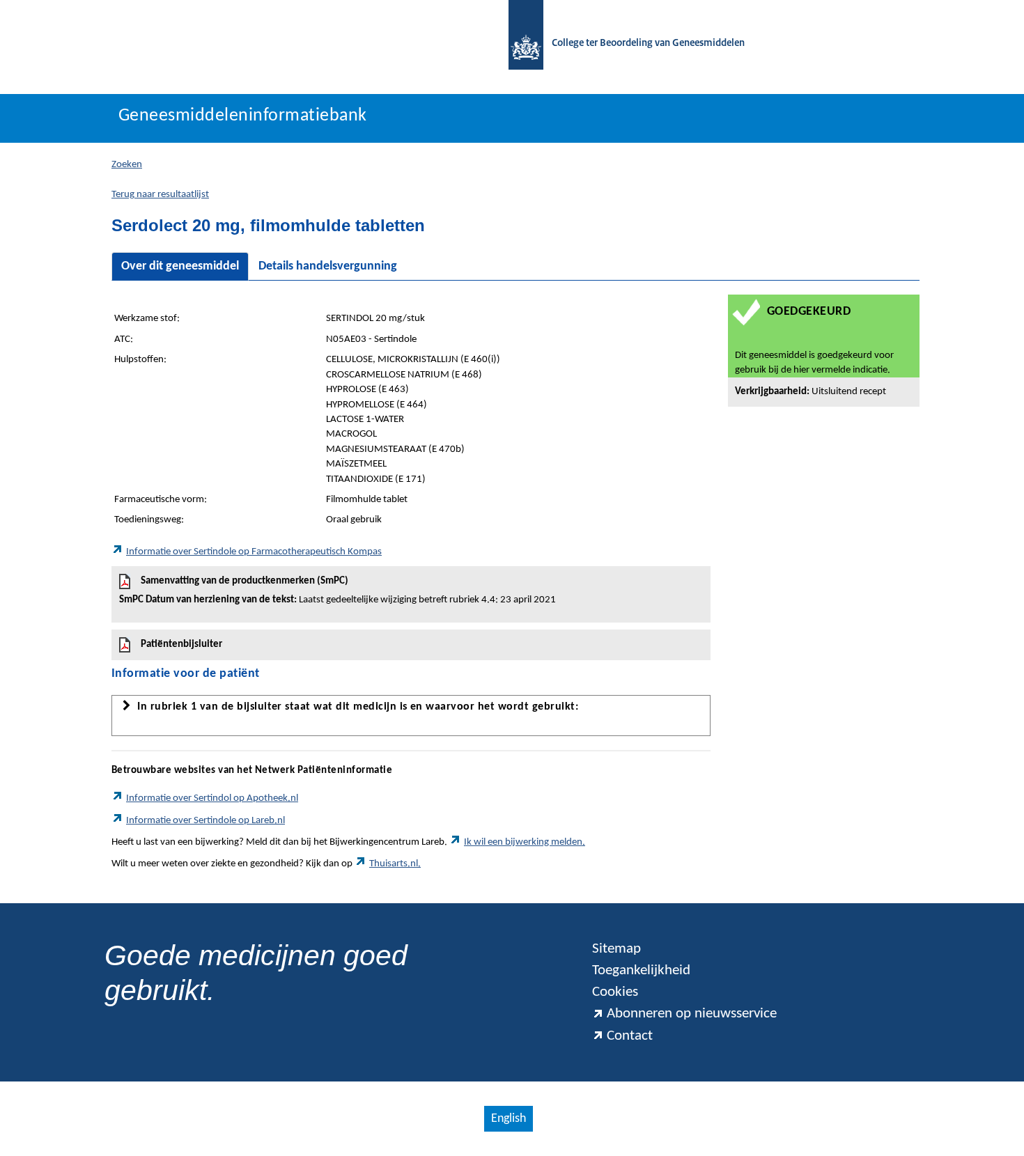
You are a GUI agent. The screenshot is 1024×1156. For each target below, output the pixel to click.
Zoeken (126, 164)
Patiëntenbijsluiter (181, 644)
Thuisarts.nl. (395, 864)
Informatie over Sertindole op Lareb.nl (205, 820)
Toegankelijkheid (641, 970)
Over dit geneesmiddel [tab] (180, 266)
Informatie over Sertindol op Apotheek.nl (212, 798)
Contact (630, 1036)
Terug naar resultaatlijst (160, 194)
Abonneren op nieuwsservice (692, 1013)
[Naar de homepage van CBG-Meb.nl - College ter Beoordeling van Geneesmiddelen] (519, 43)
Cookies (615, 992)
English (508, 1118)
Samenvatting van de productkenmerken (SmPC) (337, 590)
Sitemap (616, 949)
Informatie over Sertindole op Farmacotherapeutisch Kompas (254, 552)
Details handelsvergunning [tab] (327, 266)
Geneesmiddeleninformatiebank (242, 116)
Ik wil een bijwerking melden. (524, 842)
